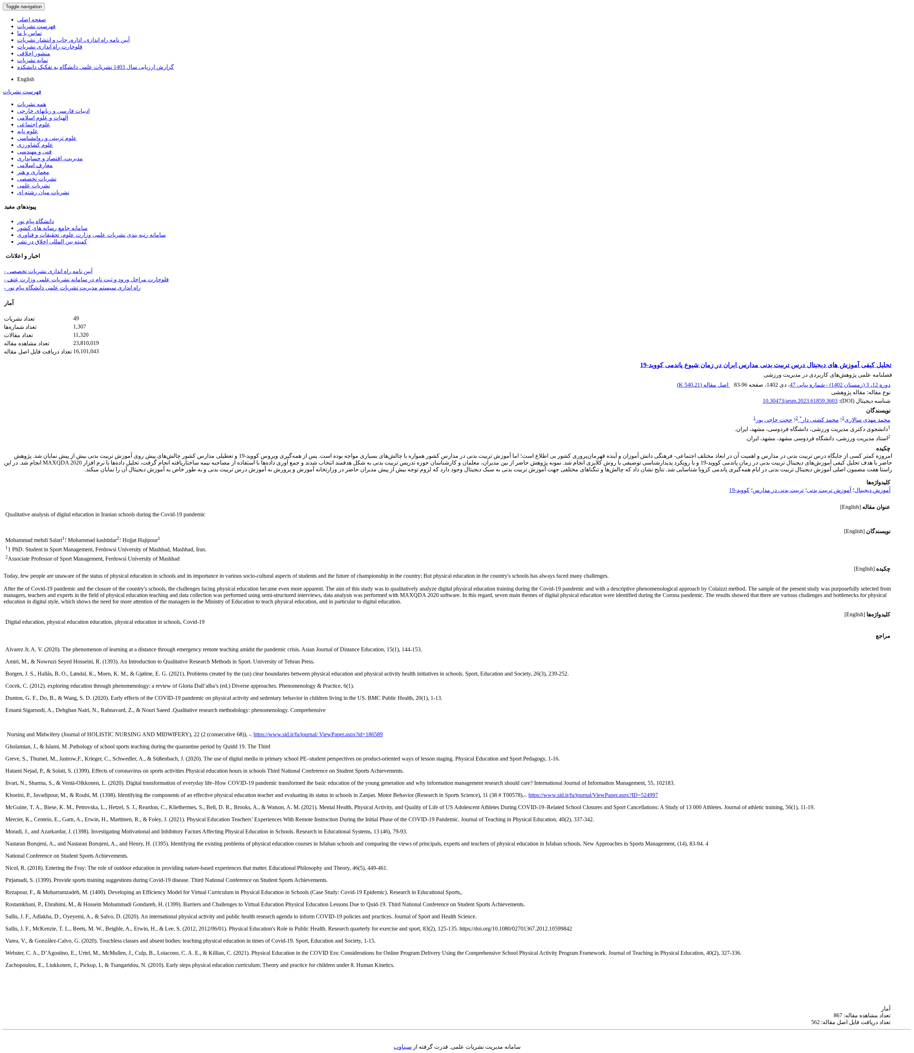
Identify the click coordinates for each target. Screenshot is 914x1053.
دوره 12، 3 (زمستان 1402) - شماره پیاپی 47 (840, 385)
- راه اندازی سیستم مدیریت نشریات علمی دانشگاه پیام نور (72, 288)
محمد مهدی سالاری (867, 420)
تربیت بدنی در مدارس (778, 490)
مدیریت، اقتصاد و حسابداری (50, 158)
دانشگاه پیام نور (35, 221)
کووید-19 (739, 490)
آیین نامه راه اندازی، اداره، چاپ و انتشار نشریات (73, 40)
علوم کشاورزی (35, 145)
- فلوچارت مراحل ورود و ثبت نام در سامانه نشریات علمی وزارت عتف (86, 279)
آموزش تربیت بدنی (829, 490)
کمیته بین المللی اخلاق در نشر (52, 242)
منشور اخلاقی (33, 53)
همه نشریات (31, 104)
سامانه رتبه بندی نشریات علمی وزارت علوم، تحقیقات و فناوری (91, 235)
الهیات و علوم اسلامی (42, 118)
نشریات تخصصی (36, 179)
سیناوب (402, 1047)
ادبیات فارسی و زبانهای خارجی (53, 111)
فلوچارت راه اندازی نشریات (49, 47)
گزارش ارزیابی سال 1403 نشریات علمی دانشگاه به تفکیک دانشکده (95, 67)
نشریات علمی (33, 185)
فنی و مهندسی (34, 152)
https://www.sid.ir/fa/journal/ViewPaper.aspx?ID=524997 (593, 795)
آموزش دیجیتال (872, 490)
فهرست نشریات (36, 26)
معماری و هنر (33, 172)
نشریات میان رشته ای (43, 192)
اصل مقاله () (703, 385)
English (25, 79)
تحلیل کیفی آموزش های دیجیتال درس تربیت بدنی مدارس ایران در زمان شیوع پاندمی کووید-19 (766, 364)
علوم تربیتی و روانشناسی (47, 138)
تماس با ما (29, 33)
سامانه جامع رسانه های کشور (52, 228)
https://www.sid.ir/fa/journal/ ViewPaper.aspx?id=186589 (318, 734)
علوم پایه (27, 131)
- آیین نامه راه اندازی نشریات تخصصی (48, 271)
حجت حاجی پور (774, 420)
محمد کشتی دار (819, 420)
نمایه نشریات (32, 60)
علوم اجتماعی (33, 124)
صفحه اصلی (31, 19)
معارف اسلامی (35, 165)
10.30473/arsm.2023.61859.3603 (800, 401)
